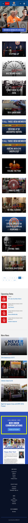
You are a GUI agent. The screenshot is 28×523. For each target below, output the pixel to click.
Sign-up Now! (14, 429)
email (25, 14)
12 (23, 277)
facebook (25, 10)
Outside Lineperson (12, 321)
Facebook (14, 486)
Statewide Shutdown (14, 268)
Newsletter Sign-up (14, 490)
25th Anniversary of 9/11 (8, 357)
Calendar (14, 503)
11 (20, 278)
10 (17, 277)
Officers (14, 473)
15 (9, 280)
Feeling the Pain (14, 170)
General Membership (12, 314)
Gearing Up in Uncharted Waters (14, 130)
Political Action (14, 478)
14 (7, 280)
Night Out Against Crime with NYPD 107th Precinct (12, 405)
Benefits (14, 511)
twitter (25, 12)
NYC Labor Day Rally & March (14, 299)
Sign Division (11, 307)
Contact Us (14, 471)
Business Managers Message (16, 377)
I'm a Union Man (14, 112)
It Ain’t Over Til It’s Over (14, 91)
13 (4, 280)
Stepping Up (14, 53)
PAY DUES (7, 3)
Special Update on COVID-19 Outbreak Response (14, 226)
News (10, 353)
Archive (14, 501)
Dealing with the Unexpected (14, 150)
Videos (14, 477)
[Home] (14, 3)
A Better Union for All (7, 381)
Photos (14, 475)
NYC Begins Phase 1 (14, 73)
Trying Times (14, 248)
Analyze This (14, 190)
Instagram (14, 488)
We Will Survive (14, 209)
